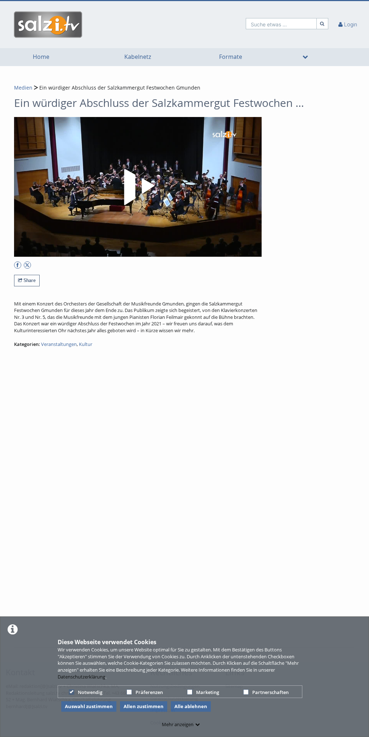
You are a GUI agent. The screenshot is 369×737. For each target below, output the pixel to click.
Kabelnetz (137, 57)
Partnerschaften (270, 692)
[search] (281, 23)
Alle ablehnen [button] (190, 706)
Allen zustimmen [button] (144, 706)
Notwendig (90, 692)
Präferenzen (149, 692)
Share (29, 280)
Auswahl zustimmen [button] (89, 706)
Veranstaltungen (59, 344)
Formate (230, 57)
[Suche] (322, 23)
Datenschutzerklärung (81, 676)
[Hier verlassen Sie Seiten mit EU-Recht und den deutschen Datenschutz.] (17, 265)
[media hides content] (305, 57)
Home (41, 57)
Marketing (207, 692)
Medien (23, 87)
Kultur (85, 344)
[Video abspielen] (138, 187)
